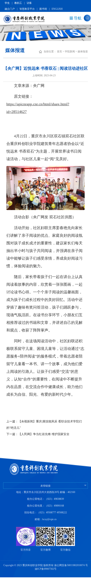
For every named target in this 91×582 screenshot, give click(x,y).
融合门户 (10, 8)
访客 (29, 2)
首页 (59, 51)
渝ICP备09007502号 (46, 568)
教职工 (18, 2)
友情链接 (45, 485)
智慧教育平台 (27, 8)
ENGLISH (57, 8)
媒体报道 (83, 51)
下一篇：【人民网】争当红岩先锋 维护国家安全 (37, 434)
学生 (7, 2)
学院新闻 (70, 51)
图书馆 (43, 8)
